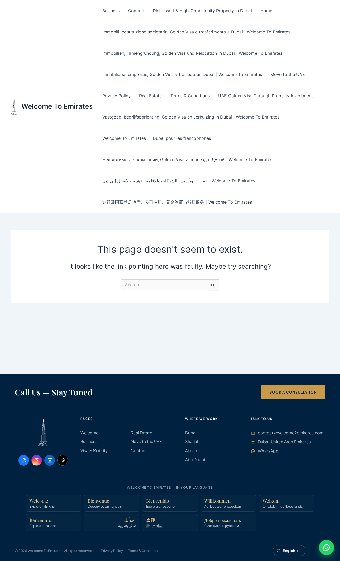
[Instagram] (36, 460)
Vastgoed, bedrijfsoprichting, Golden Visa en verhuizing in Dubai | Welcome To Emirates (190, 117)
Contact (136, 10)
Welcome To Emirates (57, 106)
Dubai (190, 432)
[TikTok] (62, 460)
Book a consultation (293, 392)
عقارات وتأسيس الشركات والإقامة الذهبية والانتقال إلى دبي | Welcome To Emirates (178, 180)
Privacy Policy (116, 95)
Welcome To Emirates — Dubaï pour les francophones (156, 138)
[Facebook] (23, 460)
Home (266, 10)
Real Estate (150, 95)
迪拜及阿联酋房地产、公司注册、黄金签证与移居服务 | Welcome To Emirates (177, 202)
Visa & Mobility (94, 450)
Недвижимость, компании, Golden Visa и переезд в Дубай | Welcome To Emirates (187, 159)
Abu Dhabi (195, 459)
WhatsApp (268, 450)
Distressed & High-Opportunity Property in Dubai (202, 10)
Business (111, 10)
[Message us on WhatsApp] (326, 547)
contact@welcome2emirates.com (291, 432)
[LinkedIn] (49, 460)
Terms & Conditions (190, 95)
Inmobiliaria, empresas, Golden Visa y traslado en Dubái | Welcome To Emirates (182, 74)
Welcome (89, 432)
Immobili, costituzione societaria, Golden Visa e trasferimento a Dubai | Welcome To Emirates (196, 32)
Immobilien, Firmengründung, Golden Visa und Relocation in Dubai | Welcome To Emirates (192, 53)
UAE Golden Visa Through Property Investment (265, 95)
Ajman (191, 450)
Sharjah (192, 441)
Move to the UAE (287, 74)
